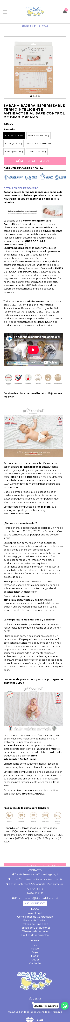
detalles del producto (21, 188)
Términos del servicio (35, 931)
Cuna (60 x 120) (13, 143)
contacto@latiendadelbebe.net (40, 898)
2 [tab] (34, 96)
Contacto (35, 963)
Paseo (35, 948)
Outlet (35, 959)
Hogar (35, 955)
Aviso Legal (35, 913)
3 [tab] (36, 96)
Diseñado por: (49, 1012)
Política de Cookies (35, 920)
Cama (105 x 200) (37, 151)
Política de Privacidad (35, 923)
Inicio (35, 945)
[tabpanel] (35, 68)
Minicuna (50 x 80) (38, 135)
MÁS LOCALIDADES (35, 903)
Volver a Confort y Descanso (37, 865)
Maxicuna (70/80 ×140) (39, 143)
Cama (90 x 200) (14, 151)
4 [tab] (39, 96)
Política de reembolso (35, 935)
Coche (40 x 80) (14, 135)
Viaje (35, 952)
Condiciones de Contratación (35, 916)
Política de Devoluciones (35, 927)
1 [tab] (31, 96)
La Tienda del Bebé (26, 1012)
